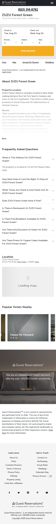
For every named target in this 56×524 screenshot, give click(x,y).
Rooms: (7, 40)
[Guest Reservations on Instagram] (28, 493)
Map (14, 62)
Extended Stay (42, 472)
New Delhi (21, 262)
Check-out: (34, 30)
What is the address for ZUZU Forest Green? (21, 159)
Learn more (6, 72)
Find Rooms (28, 51)
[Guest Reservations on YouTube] (45, 493)
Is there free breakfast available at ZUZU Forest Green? (24, 220)
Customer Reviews (14, 465)
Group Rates (42, 465)
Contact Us (42, 457)
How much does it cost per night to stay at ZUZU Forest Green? (25, 181)
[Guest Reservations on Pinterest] (37, 493)
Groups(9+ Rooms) (31, 62)
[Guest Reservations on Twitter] (19, 493)
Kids (40, 40)
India (37, 262)
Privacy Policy (14, 472)
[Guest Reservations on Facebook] (10, 493)
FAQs (13, 461)
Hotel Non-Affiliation (14, 483)
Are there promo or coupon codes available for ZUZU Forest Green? (25, 242)
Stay (4, 62)
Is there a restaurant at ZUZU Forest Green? (22, 210)
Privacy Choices (39, 476)
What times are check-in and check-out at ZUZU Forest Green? (25, 191)
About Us (14, 457)
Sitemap (13, 476)
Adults (24, 40)
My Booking (42, 461)
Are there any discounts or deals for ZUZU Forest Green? (24, 231)
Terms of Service (13, 468)
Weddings (49, 62)
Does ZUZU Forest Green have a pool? (21, 200)
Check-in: (8, 30)
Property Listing (13, 479)
